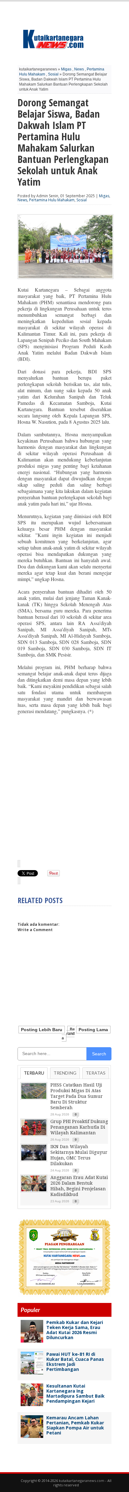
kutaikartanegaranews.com (81, 1480)
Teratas (96, 1073)
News (79, 69)
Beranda (68, 1033)
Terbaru (34, 1073)
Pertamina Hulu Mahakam (52, 200)
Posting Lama (93, 1029)
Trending (65, 1073)
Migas (66, 69)
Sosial (53, 74)
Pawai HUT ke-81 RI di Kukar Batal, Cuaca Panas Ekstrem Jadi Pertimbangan (75, 1361)
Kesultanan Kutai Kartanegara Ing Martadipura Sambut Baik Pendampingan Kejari (75, 1393)
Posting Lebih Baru (41, 1029)
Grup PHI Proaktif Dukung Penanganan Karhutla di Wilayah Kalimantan (79, 1127)
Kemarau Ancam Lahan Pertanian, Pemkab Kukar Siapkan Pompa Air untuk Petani (75, 1425)
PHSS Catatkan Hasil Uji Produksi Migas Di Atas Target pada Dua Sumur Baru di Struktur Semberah (76, 1096)
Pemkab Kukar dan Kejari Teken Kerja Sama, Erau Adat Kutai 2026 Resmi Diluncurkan (74, 1329)
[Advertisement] (64, 786)
